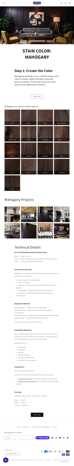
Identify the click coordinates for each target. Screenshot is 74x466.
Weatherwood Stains (20, 460)
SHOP (18, 427)
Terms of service (56, 460)
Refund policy (39, 460)
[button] (4, 3)
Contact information (64, 461)
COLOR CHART (26, 427)
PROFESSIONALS (45, 427)
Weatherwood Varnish (25, 379)
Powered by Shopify (29, 460)
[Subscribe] (32, 437)
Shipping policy (66, 460)
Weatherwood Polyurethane (27, 381)
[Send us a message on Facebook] (5, 460)
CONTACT (54, 427)
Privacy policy (47, 460)
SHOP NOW (37, 96)
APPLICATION (35, 427)
